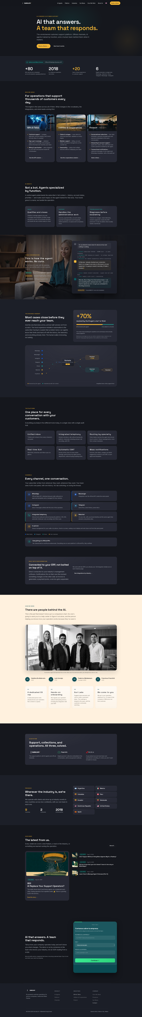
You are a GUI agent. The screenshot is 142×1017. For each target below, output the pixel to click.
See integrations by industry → (83, 573)
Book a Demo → (43, 46)
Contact (95, 1003)
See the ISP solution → (35, 157)
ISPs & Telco (77, 994)
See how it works (59, 46)
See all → (112, 845)
